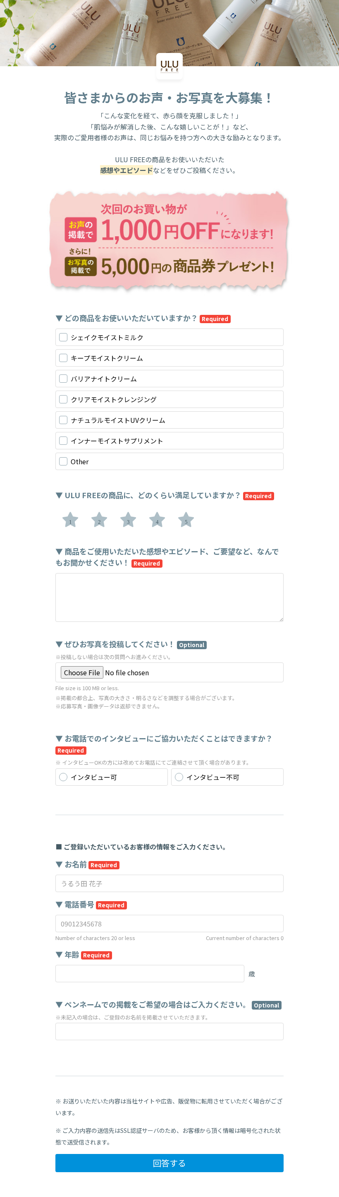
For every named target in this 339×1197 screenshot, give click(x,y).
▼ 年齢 (82, 954)
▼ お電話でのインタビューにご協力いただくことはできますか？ (164, 743)
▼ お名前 (86, 864)
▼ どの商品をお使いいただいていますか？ (141, 317)
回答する (169, 1163)
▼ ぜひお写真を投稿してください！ (129, 643)
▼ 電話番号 (89, 904)
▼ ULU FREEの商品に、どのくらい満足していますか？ (163, 494)
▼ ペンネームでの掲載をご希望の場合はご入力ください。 (167, 1004)
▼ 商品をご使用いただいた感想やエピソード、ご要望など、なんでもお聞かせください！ (167, 557)
